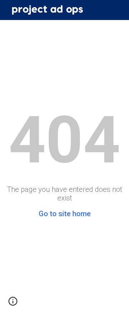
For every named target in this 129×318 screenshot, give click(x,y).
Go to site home (65, 213)
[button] (13, 303)
